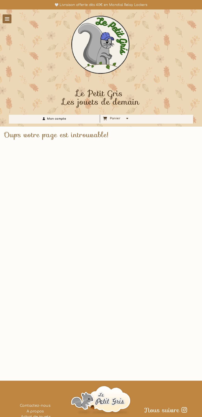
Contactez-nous (35, 406)
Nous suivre (165, 410)
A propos (35, 411)
